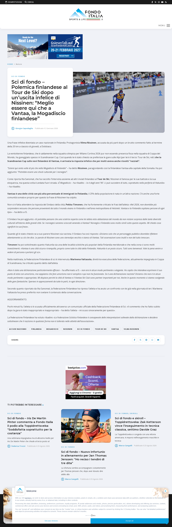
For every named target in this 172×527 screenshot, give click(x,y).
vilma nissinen (131, 329)
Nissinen (67, 329)
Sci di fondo (18, 76)
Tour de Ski (101, 329)
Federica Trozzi (18, 446)
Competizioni (15, 2)
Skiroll (134, 413)
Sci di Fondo (83, 329)
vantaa (115, 329)
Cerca (30, 2)
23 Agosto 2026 (43, 446)
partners (28, 498)
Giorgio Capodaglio (24, 128)
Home (10, 64)
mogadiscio (52, 329)
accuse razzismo (17, 329)
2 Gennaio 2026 (51, 128)
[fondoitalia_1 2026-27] (45, 46)
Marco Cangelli (71, 479)
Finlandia (36, 329)
